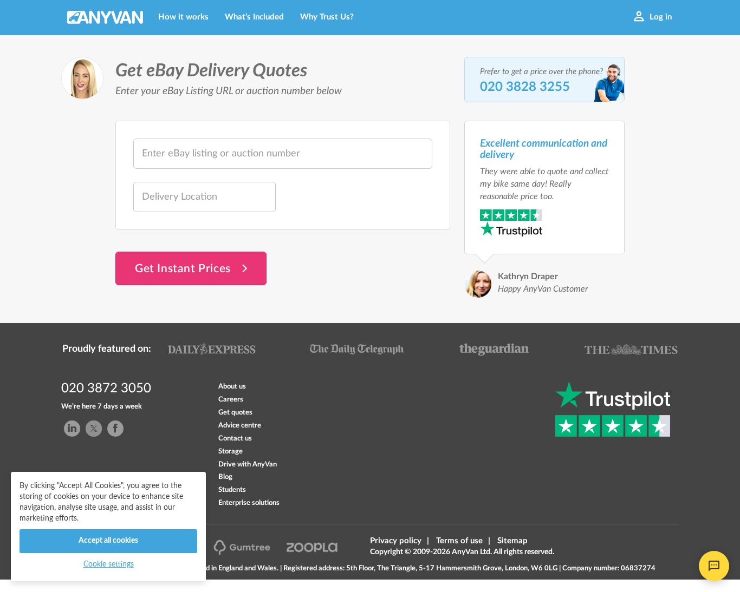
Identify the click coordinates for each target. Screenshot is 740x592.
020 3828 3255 (525, 87)
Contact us (235, 438)
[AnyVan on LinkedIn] (72, 428)
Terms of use (459, 541)
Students (232, 490)
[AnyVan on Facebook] (115, 428)
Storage (230, 451)
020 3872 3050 (106, 388)
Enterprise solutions (249, 503)
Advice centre (239, 425)
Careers (230, 399)
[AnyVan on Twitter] (94, 428)
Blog (225, 477)
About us (232, 386)
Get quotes (235, 412)
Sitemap (512, 541)
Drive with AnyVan (247, 464)
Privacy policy (395, 541)
